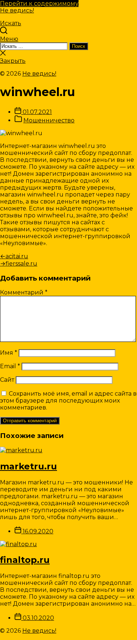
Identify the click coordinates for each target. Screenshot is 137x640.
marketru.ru (28, 466)
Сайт (7, 379)
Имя (8, 352)
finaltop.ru (25, 560)
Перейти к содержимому (39, 3)
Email (10, 366)
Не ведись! (17, 10)
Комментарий (23, 292)
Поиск (78, 46)
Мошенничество (49, 120)
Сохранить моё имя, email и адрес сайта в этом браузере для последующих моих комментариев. (68, 400)
